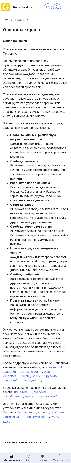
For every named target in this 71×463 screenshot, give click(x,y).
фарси (48, 371)
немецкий (55, 367)
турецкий (30, 380)
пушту (55, 417)
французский (31, 376)
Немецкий (25, 412)
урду (6, 421)
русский (52, 376)
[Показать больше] (6, 19)
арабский (9, 371)
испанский (10, 380)
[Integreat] (5, 7)
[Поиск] (48, 7)
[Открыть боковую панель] (66, 7)
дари (41, 412)
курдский (9, 376)
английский (30, 371)
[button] (57, 7)
